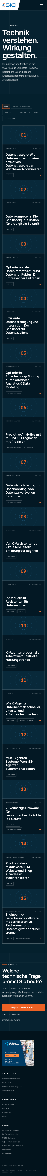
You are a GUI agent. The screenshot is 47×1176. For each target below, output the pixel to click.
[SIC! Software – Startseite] (10, 5)
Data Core (8, 112)
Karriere (5, 1108)
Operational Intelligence (28, 112)
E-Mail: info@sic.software (12, 1145)
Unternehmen (8, 1104)
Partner (5, 1116)
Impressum (6, 1149)
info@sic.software (11, 1019)
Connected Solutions (21, 106)
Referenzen (7, 1112)
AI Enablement (10, 119)
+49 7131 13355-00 (11, 1014)
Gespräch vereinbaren (23, 1007)
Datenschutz (7, 1153)
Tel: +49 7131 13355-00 (11, 1142)
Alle (6, 106)
